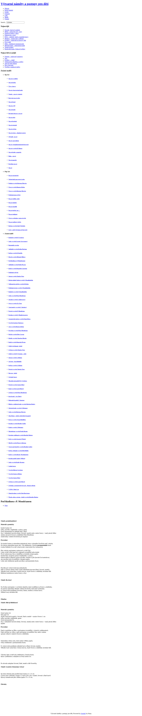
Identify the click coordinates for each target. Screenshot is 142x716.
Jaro (6, 58)
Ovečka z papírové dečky (12, 67)
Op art (10, 168)
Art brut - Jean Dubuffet (15, 361)
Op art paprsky (13, 160)
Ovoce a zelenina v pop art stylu (17, 218)
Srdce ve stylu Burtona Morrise (17, 412)
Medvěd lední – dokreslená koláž (15, 45)
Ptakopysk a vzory (10, 35)
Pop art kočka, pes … (14, 210)
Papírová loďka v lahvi (12, 33)
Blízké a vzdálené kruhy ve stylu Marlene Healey (22, 404)
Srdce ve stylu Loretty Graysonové (18, 241)
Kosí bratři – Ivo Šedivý (15, 396)
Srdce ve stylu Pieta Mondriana (17, 295)
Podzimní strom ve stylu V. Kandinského (19, 288)
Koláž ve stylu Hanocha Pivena (17, 342)
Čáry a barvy (12, 86)
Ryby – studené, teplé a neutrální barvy (16, 37)
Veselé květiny (9, 47)
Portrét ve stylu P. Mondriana (17, 311)
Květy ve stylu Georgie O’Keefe (17, 439)
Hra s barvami (9, 65)
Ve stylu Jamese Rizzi (14, 478)
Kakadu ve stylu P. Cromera (16, 237)
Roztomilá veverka (14, 245)
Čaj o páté (8, 42)
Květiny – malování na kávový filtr (15, 40)
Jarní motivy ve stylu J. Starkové (18, 307)
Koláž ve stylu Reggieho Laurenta (18, 268)
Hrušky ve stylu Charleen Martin (17, 338)
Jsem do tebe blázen (11, 63)
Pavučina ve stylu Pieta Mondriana (18, 330)
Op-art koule (12, 109)
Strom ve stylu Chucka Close (16, 276)
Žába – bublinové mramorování (14, 44)
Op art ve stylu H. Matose (15, 148)
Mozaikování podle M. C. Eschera (18, 381)
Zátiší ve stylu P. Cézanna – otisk (17, 354)
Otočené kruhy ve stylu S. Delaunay (18, 408)
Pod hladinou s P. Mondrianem (17, 261)
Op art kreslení (13, 121)
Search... (3, 22)
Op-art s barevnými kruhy (16, 90)
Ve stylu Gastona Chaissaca (16, 323)
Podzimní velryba (13, 272)
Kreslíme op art (13, 164)
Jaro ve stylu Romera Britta (16, 326)
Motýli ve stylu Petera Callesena (17, 443)
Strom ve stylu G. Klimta (15, 357)
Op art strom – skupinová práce (17, 133)
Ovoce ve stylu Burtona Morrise (17, 191)
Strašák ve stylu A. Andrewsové (17, 299)
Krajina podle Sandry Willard (17, 458)
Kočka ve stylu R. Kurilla (15, 253)
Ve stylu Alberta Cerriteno (16, 470)
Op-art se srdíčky (13, 78)
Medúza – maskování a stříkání (14, 38)
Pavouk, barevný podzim (12, 30)
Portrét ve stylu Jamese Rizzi (16, 384)
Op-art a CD (12, 106)
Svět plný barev (13, 377)
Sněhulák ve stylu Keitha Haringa (18, 249)
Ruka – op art (12, 156)
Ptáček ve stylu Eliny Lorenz (16, 334)
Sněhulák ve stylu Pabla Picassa (17, 264)
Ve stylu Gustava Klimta (15, 474)
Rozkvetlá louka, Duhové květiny (15, 49)
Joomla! (83, 713)
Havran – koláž (13, 373)
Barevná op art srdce (14, 98)
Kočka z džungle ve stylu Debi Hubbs (18, 450)
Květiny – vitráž (9, 60)
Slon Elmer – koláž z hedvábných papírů (20, 416)
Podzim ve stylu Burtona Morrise (18, 183)
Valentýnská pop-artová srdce (17, 179)
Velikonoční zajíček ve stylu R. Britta (19, 284)
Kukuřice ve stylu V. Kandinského (18, 291)
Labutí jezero (12, 466)
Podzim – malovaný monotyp (14, 56)
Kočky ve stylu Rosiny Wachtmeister (18, 454)
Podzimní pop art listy (15, 195)
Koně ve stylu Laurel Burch (16, 388)
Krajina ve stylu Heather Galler (17, 423)
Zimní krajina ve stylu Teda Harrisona (19, 493)
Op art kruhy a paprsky (15, 152)
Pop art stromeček (13, 175)
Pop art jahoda (13, 202)
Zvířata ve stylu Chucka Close (17, 350)
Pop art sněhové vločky (15, 222)
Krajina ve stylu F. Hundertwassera (18, 315)
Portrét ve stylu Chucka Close (17, 369)
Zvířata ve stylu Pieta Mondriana (18, 392)
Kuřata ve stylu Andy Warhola (17, 226)
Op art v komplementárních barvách (18, 144)
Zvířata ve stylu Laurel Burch (17, 481)
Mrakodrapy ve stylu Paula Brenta (18, 431)
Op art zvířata (12, 129)
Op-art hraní (12, 102)
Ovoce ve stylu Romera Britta (17, 187)
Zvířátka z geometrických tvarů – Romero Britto (22, 485)
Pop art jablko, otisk (14, 198)
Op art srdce (12, 117)
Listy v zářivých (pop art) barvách (18, 230)
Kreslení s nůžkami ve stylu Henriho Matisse (21, 435)
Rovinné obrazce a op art (15, 113)
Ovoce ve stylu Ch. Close (15, 303)
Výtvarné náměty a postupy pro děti (24, 3)
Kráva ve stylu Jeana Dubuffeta (17, 419)
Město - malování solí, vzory (13, 32)
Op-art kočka (12, 82)
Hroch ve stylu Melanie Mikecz (17, 257)
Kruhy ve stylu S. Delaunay (16, 427)
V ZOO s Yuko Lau (14, 489)
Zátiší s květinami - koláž (15, 346)
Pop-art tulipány (13, 214)
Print (6, 505)
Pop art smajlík (13, 206)
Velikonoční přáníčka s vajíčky (14, 62)
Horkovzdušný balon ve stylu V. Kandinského (21, 280)
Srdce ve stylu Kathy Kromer (16, 462)
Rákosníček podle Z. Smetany (17, 400)
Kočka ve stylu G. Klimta (15, 365)
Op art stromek (13, 125)
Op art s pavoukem (14, 140)
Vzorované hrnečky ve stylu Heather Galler (20, 447)
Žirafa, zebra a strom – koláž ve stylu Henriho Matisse (23, 497)
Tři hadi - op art (13, 136)
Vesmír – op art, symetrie (15, 94)
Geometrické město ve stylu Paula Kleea (19, 319)
